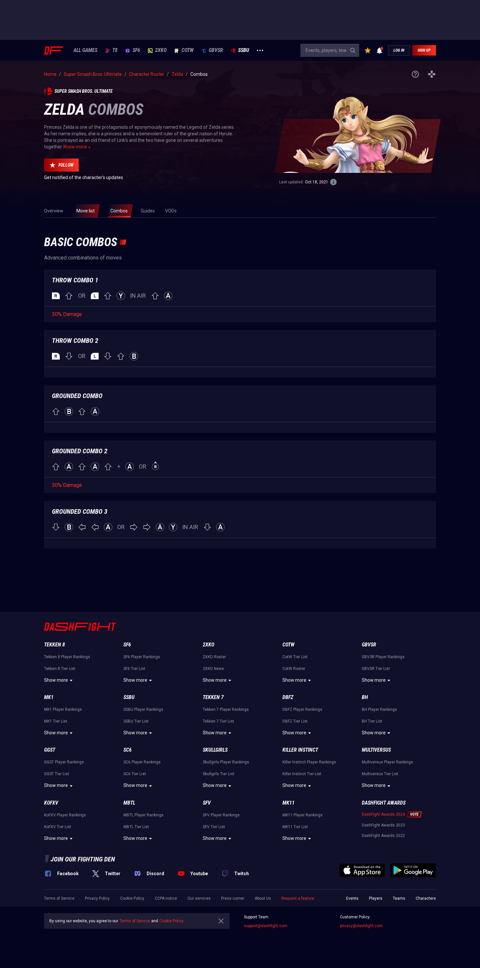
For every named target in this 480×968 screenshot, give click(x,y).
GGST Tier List (56, 774)
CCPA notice (166, 898)
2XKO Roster (214, 657)
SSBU (243, 50)
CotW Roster (293, 668)
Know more (75, 146)
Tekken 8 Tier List (59, 668)
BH (365, 697)
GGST (49, 750)
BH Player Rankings (379, 709)
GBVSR (216, 50)
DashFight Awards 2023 (383, 825)
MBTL (129, 803)
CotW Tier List (295, 657)
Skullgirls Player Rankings (226, 762)
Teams (399, 898)
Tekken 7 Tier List (218, 721)
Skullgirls (215, 750)
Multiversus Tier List (380, 774)
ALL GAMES (85, 50)
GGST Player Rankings (64, 762)
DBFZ (287, 697)
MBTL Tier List (136, 827)
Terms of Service (59, 898)
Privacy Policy (97, 898)
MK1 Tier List (55, 721)
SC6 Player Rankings (142, 762)
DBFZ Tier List (295, 721)
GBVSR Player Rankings (383, 657)
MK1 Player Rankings (63, 709)
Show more (56, 680)
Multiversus (376, 750)
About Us (263, 898)
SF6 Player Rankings (141, 657)
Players (375, 898)
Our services (199, 898)
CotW (188, 50)
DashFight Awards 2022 (383, 835)
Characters (426, 898)
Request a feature (297, 898)
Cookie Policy (132, 898)
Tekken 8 (54, 645)
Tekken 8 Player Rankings (67, 657)
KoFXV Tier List (57, 827)
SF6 (136, 50)
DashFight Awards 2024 (383, 814)
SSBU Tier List (136, 721)
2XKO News (213, 668)
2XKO (161, 50)
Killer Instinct (300, 750)
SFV (207, 803)
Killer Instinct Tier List (301, 774)
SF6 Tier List (134, 668)
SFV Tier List (214, 827)
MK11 (288, 803)
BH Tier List (372, 721)
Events (352, 898)
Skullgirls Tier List (218, 774)
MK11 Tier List (295, 827)
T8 (115, 50)
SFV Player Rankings (221, 815)
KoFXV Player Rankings (65, 815)
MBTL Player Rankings (143, 815)
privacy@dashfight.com (361, 926)
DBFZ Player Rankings (302, 709)
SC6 (127, 750)
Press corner (232, 898)
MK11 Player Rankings (302, 815)
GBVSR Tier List (376, 668)
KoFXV (51, 803)
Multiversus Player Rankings (387, 762)
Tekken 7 (213, 697)
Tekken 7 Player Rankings (226, 709)
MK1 (49, 697)
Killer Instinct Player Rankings (309, 762)
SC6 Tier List (134, 774)
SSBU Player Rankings (143, 709)
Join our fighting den (83, 859)
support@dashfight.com (265, 926)
